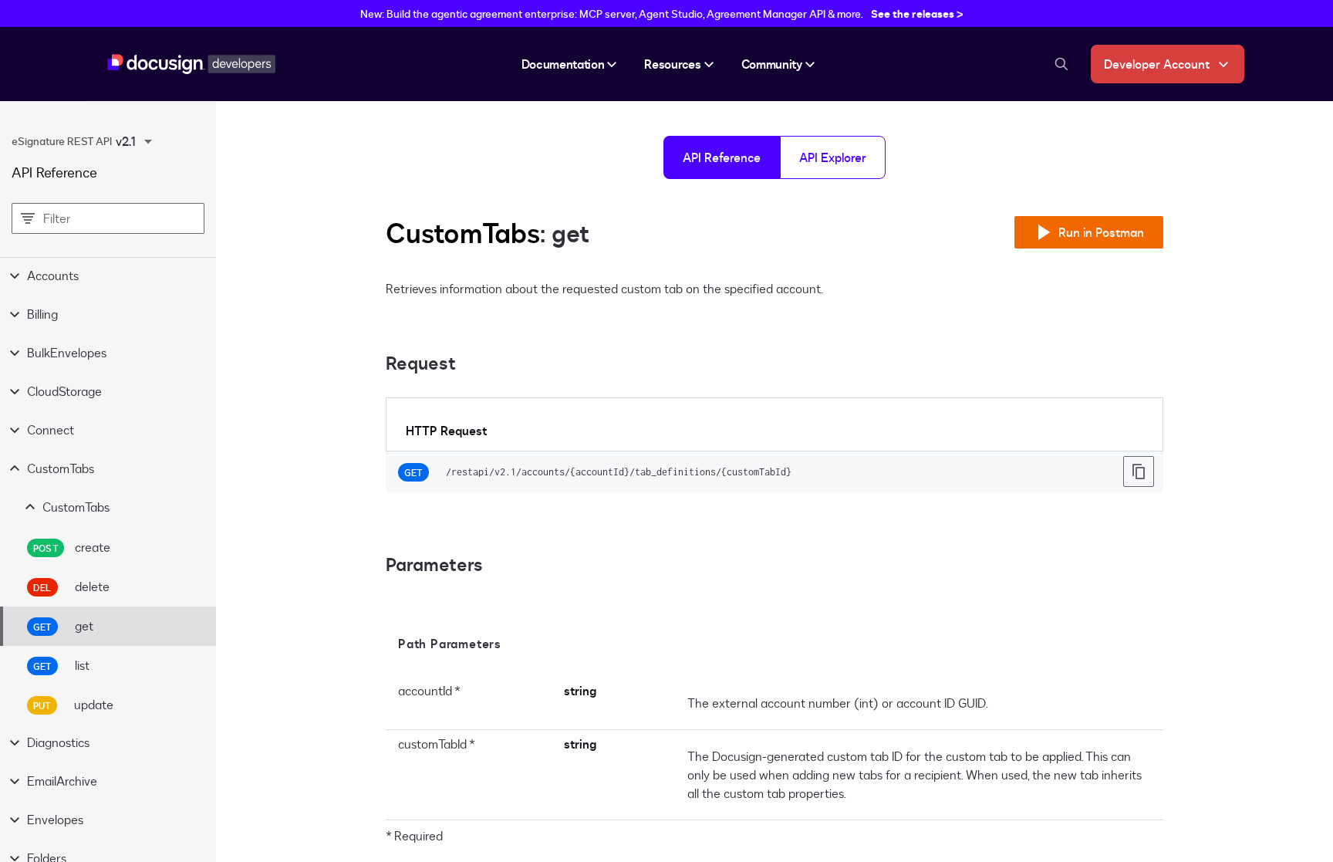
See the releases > (917, 13)
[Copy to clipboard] (1138, 471)
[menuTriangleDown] (148, 141)
